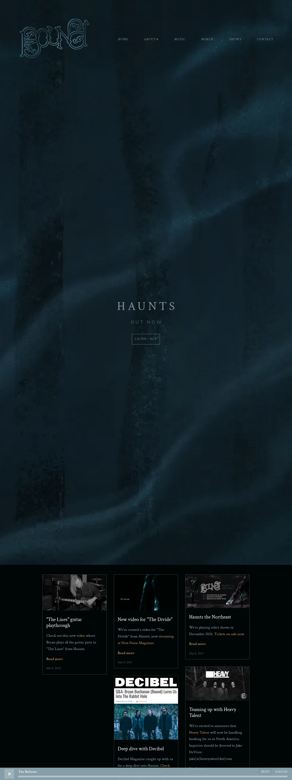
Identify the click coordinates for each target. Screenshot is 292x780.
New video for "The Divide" (145, 619)
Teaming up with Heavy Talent (212, 712)
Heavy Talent (199, 732)
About (150, 39)
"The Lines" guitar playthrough (64, 622)
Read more (54, 658)
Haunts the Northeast (210, 617)
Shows (235, 39)
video (81, 635)
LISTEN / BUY (146, 339)
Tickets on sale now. (229, 634)
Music (179, 39)
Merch (207, 39)
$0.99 (265, 771)
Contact (265, 39)
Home (123, 39)
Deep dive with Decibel (141, 749)
